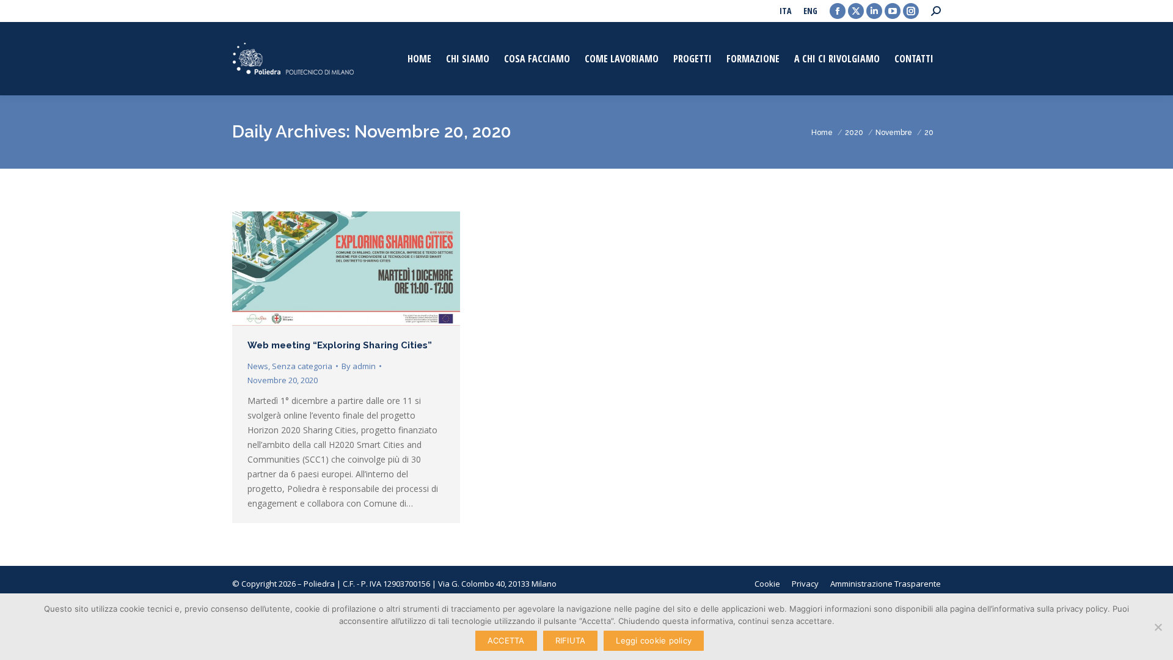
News (257, 366)
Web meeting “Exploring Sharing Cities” (339, 345)
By (359, 366)
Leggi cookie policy (654, 640)
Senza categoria (302, 366)
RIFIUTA (570, 640)
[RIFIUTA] (1158, 627)
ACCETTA (506, 640)
